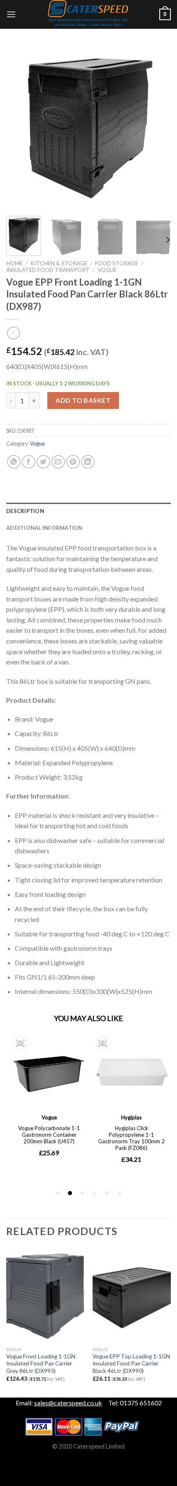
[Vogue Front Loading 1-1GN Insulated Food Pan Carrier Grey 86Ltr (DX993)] (45, 1295)
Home (14, 263)
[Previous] (19, 127)
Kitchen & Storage (58, 263)
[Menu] (11, 14)
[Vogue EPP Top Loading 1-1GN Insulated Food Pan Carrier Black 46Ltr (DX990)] (132, 1295)
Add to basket (83, 400)
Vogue (107, 270)
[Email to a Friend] (58, 462)
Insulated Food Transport (48, 270)
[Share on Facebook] (28, 462)
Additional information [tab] (44, 528)
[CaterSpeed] (88, 14)
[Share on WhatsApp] (14, 462)
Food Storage (116, 263)
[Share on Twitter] (43, 462)
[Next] (157, 127)
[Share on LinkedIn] (88, 462)
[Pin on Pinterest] (73, 462)
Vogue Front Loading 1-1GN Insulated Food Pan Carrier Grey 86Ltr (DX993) (40, 1363)
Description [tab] (25, 511)
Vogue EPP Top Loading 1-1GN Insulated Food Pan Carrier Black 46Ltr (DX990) (131, 1363)
